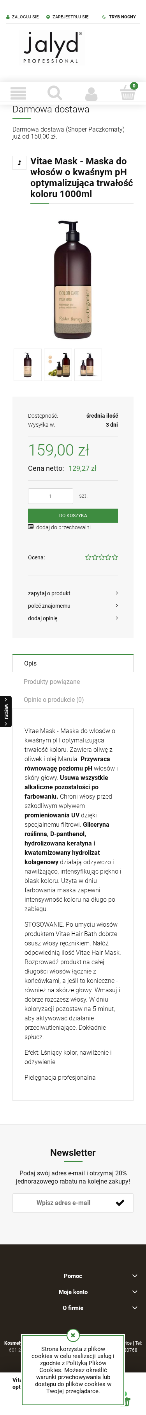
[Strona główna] (52, 48)
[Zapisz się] (120, 1203)
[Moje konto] (91, 93)
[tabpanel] (73, 904)
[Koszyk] (127, 92)
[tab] (73, 663)
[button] (18, 93)
